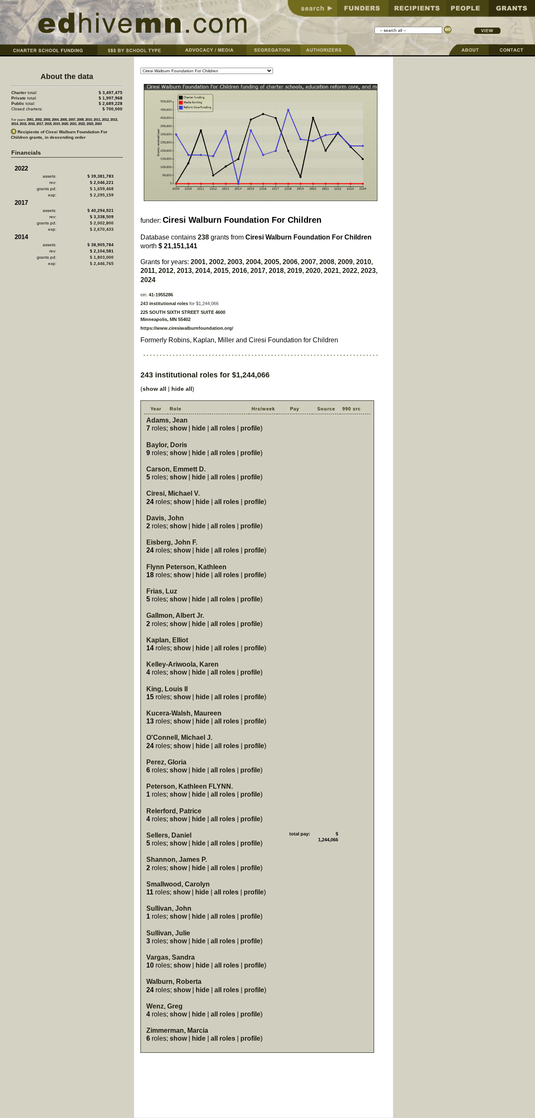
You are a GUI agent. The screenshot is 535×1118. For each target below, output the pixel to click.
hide (199, 428)
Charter (18, 92)
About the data (67, 76)
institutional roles (168, 303)
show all (154, 389)
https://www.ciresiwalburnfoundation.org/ (186, 328)
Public (17, 103)
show (178, 428)
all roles (223, 428)
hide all (181, 389)
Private (18, 98)
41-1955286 (161, 294)
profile (250, 428)
